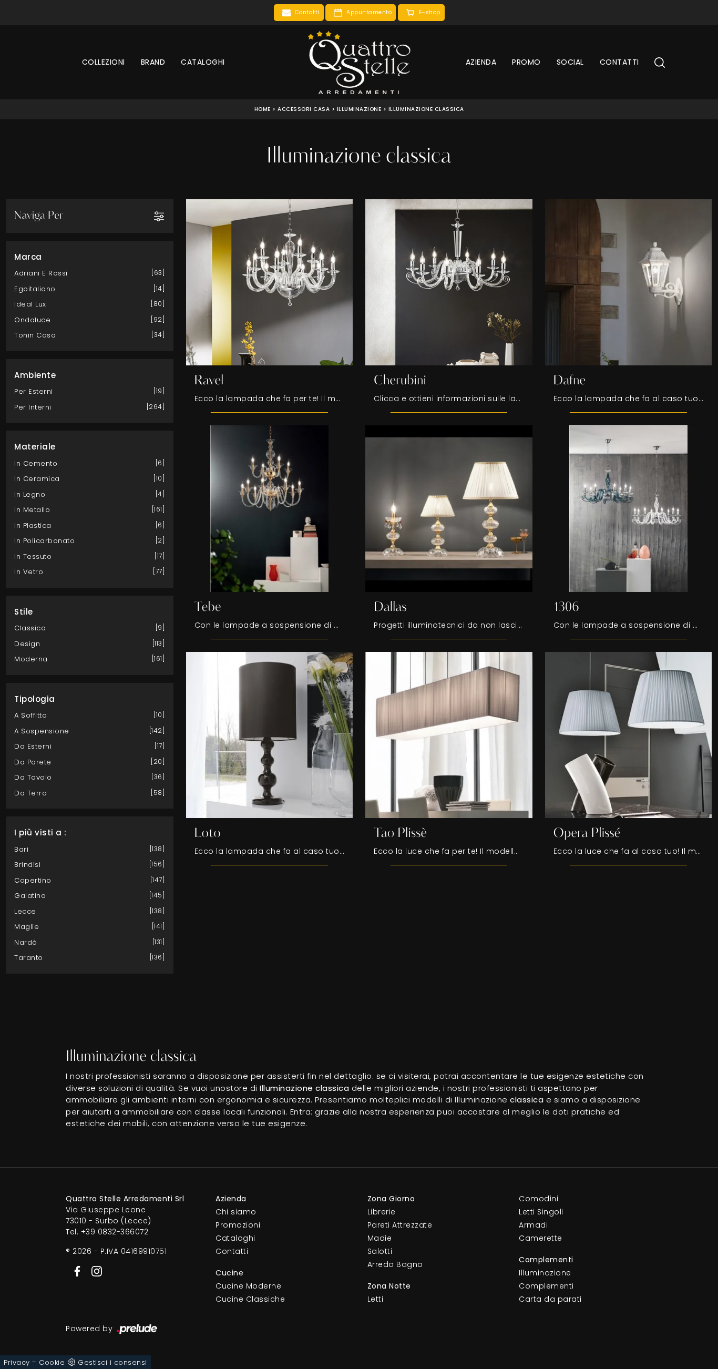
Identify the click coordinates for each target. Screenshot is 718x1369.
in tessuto (33, 556)
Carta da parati (550, 1299)
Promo (526, 62)
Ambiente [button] (35, 375)
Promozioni (238, 1225)
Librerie (381, 1212)
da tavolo (33, 777)
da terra (30, 793)
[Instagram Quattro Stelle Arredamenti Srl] (93, 1270)
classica (30, 628)
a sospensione (41, 731)
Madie (379, 1238)
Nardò (25, 942)
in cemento (35, 463)
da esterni (33, 746)
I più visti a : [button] (40, 832)
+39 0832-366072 (115, 1232)
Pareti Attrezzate (400, 1225)
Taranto (28, 958)
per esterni (33, 391)
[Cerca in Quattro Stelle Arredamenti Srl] (659, 62)
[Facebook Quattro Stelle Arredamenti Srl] (75, 1270)
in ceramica (37, 479)
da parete (33, 762)
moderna (31, 659)
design (27, 644)
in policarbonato (44, 541)
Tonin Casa (35, 335)
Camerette (540, 1238)
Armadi (533, 1225)
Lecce (25, 911)
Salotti (380, 1251)
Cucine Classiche (250, 1299)
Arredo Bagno (395, 1264)
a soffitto (30, 715)
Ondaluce (32, 320)
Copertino (33, 880)
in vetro (28, 572)
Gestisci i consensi (112, 1362)
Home (262, 109)
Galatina (30, 896)
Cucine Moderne (248, 1286)
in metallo (32, 510)
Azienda (481, 62)
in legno (29, 494)
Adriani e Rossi (41, 273)
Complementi (546, 1286)
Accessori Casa (304, 109)
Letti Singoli (541, 1212)
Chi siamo (236, 1212)
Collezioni (103, 62)
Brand (153, 62)
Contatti (619, 62)
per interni (33, 407)
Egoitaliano (35, 289)
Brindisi (27, 865)
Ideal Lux (30, 304)
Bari (21, 849)
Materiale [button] (35, 446)
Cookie (52, 1362)
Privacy (17, 1362)
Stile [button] (23, 611)
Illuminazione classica (426, 109)
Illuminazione (359, 109)
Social (570, 62)
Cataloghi (203, 62)
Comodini (538, 1198)
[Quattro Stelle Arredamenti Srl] (359, 62)
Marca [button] (28, 256)
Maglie (26, 927)
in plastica (33, 525)
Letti (375, 1299)
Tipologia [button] (34, 698)
